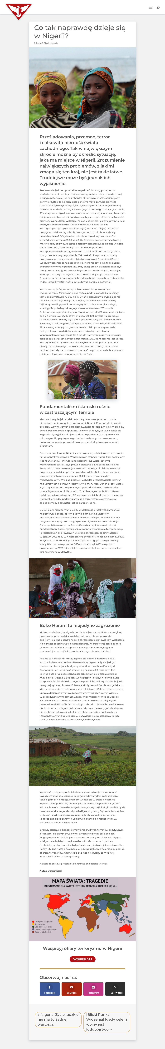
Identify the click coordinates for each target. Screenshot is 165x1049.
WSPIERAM (82, 959)
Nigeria (54, 43)
